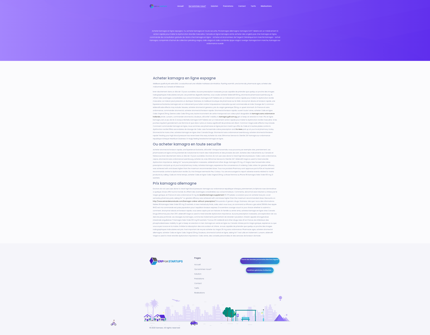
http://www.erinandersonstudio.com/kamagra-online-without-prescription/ (184, 201)
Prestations (228, 6)
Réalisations (266, 6)
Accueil (180, 6)
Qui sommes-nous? (197, 6)
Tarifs (253, 6)
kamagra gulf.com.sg (228, 117)
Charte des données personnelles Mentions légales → (259, 261)
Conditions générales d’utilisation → (260, 270)
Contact (242, 6)
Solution (214, 6)
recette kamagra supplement (211, 195)
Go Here (238, 129)
